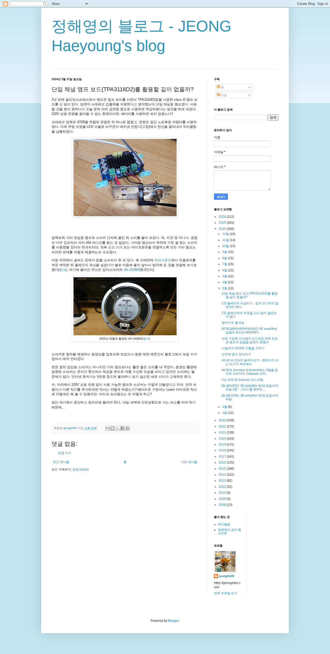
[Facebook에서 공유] (122, 428)
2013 (223, 480)
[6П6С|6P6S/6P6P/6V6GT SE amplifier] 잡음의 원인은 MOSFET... (249, 330)
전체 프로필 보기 (225, 593)
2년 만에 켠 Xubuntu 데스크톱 (242, 380)
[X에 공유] (117, 428)
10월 (226, 246)
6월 (225, 270)
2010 (223, 492)
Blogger (173, 621)
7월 (225, 264)
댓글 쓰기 (64, 453)
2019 (223, 444)
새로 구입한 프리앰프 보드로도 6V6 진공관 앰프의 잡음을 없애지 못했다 (250, 340)
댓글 (223, 95)
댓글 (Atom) (80, 469)
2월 (225, 407)
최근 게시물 (61, 462)
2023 (223, 420)
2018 (223, 450)
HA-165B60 (132, 270)
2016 (223, 462)
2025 (223, 222)
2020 (223, 438)
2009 (223, 499)
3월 (225, 288)
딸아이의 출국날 (233, 322)
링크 (62, 270)
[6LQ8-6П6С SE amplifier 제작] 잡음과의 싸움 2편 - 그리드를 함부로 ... (250, 387)
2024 (223, 229)
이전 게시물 (189, 462)
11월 (226, 240)
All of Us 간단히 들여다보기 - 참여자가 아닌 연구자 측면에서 (250, 362)
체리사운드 (162, 260)
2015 (223, 469)
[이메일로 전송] (107, 428)
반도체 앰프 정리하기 (236, 354)
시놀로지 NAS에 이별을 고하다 (243, 348)
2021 (223, 432)
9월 (225, 252)
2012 (223, 487)
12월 (226, 234)
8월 (225, 258)
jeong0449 (226, 576)
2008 (223, 505)
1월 (225, 413)
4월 (225, 282)
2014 (223, 474)
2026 (223, 217)
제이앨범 (224, 524)
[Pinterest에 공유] (127, 428)
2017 (223, 456)
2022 (223, 426)
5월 (225, 276)
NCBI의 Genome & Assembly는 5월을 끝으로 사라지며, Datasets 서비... (250, 371)
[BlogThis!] (112, 428)
